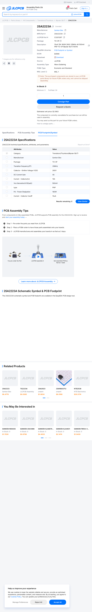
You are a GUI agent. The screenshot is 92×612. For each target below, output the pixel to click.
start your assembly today (15, 217)
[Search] (87, 14)
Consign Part (63, 102)
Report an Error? (84, 145)
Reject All (38, 602)
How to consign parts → (46, 124)
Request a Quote (63, 107)
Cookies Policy (16, 597)
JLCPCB (5, 20)
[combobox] (35, 14)
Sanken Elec (58, 30)
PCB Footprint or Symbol (63, 50)
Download (60, 57)
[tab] (8, 132)
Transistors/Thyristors (45, 20)
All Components (29, 20)
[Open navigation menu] (3, 8)
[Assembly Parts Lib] (15, 8)
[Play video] (38, 257)
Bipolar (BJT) (60, 20)
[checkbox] (7, 153)
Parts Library (15, 20)
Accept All (58, 602)
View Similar (83, 201)
